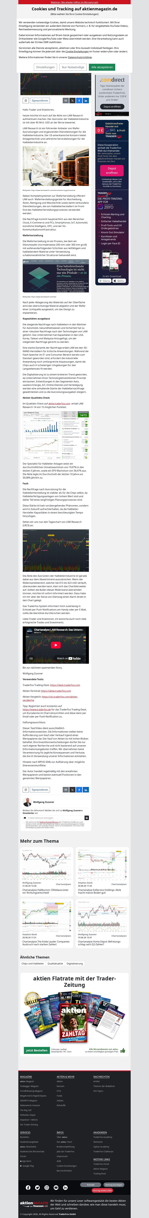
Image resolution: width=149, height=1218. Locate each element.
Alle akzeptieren (102, 67)
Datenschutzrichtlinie (80, 57)
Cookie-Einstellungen (77, 51)
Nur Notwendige (73, 67)
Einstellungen (45, 67)
